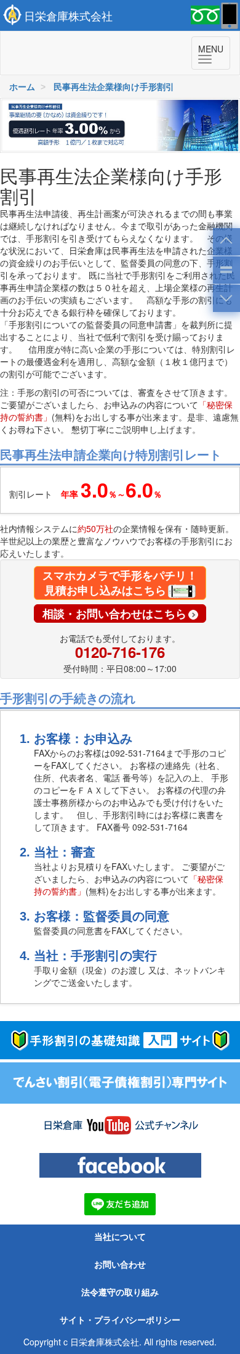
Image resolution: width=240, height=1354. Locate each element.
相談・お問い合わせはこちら (114, 613)
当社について (120, 1237)
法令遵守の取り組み (120, 1292)
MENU (214, 54)
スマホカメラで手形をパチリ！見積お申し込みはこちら (120, 582)
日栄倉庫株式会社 (68, 15)
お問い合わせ (120, 1265)
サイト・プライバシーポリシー (120, 1320)
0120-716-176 (120, 651)
